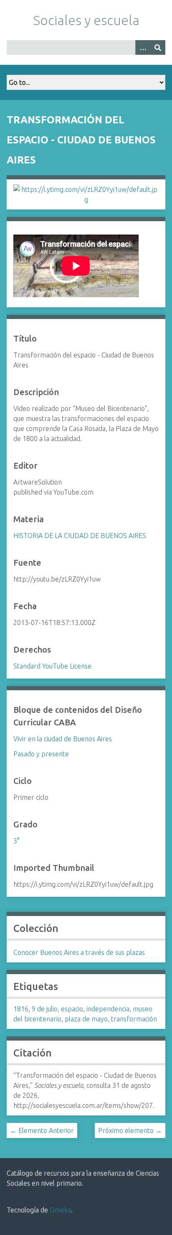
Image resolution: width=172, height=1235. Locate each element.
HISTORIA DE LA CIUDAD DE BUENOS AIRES (79, 535)
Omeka (60, 1210)
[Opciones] (142, 47)
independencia (107, 1009)
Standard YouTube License (52, 666)
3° (16, 841)
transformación (134, 1019)
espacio (72, 1009)
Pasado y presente (41, 754)
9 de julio (45, 1009)
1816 (20, 1009)
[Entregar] (157, 47)
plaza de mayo (86, 1019)
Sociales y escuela (86, 20)
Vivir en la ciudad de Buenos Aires (62, 739)
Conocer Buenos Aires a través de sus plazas (79, 952)
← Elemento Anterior (42, 1130)
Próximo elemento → (130, 1130)
